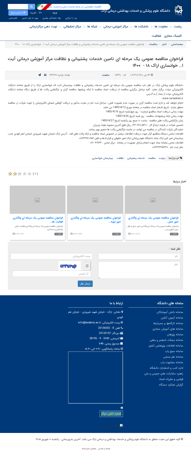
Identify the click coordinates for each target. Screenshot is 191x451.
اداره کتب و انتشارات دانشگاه (166, 368)
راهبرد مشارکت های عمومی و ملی (163, 373)
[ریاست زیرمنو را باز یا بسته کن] (170, 27)
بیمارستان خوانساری (102, 158)
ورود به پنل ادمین (30, 18)
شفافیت (156, 35)
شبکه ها (92, 26)
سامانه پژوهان (175, 334)
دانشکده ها (141, 26)
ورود (54, 12)
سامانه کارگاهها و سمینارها (168, 323)
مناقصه (152, 158)
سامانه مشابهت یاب (171, 362)
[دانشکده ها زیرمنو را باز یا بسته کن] (131, 27)
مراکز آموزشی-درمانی (115, 26)
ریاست (178, 26)
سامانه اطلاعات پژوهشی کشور (166, 345)
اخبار (164, 44)
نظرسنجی (13, 18)
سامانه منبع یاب (174, 351)
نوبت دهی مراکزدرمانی (43, 26)
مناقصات (153, 44)
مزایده (162, 158)
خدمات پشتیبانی (136, 158)
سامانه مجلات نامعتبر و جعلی (166, 340)
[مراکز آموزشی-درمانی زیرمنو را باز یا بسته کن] (100, 27)
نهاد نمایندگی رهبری (52, 18)
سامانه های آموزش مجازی (168, 329)
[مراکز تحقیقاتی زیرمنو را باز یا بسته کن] (60, 27)
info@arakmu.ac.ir (89, 322)
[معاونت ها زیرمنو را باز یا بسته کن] (151, 27)
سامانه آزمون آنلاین (172, 318)
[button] (18, 13)
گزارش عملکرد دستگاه (171, 385)
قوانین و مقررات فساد (171, 379)
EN (40, 13)
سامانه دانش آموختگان (170, 312)
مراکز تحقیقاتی (72, 26)
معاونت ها (161, 26)
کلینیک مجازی (173, 35)
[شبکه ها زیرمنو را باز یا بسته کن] (84, 27)
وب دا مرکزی (71, 18)
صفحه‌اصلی (177, 44)
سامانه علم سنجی (173, 357)
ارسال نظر (85, 284)
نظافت (120, 158)
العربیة (33, 13)
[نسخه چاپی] (45, 75)
